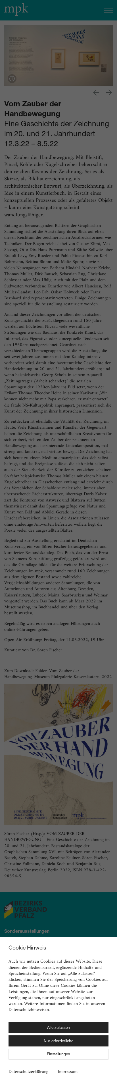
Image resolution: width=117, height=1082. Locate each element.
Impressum (68, 1072)
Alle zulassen (58, 1028)
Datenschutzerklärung (28, 1072)
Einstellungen (58, 1054)
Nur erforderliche (58, 1041)
